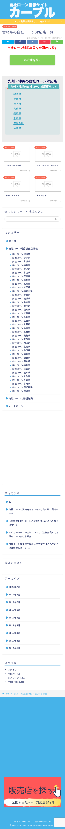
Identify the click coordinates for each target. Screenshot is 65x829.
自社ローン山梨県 (21, 280)
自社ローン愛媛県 (21, 358)
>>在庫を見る (32, 60)
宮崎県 (17, 118)
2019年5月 (14, 617)
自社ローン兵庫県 (21, 328)
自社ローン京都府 (21, 332)
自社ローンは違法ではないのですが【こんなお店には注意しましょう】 (34, 546)
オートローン (16, 406)
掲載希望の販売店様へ (43, 821)
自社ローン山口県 (21, 350)
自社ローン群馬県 (21, 302)
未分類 (12, 241)
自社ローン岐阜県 (21, 313)
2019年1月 (14, 648)
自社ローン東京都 (21, 284)
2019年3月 (14, 633)
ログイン (12, 669)
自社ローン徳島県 (21, 354)
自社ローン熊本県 (21, 372)
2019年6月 (14, 610)
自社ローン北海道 (21, 254)
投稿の (14, 673)
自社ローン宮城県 (21, 261)
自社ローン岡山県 (21, 343)
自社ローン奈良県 (21, 339)
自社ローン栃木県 (21, 306)
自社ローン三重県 (21, 321)
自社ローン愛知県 (21, 310)
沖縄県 (17, 128)
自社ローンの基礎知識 (21, 398)
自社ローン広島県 (21, 347)
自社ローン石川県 (21, 276)
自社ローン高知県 (21, 361)
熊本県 (17, 104)
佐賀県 (17, 99)
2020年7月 (14, 587)
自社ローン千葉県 (21, 295)
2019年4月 (14, 625)
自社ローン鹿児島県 (22, 387)
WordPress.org (16, 681)
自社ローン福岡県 (21, 365)
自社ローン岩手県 (21, 258)
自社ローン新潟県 (21, 269)
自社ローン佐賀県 (21, 369)
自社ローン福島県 (21, 265)
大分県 (17, 108)
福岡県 (17, 94)
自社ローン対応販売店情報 (23, 248)
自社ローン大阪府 (21, 324)
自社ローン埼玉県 (21, 287)
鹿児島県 (18, 123)
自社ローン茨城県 (21, 298)
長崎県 (17, 113)
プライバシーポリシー (21, 821)
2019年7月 (14, 602)
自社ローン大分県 (21, 376)
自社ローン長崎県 (21, 380)
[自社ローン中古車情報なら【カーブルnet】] (32, 16)
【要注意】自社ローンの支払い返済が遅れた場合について (34, 523)
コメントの (17, 678)
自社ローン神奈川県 (22, 291)
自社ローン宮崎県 (10, 26)
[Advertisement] (32, 449)
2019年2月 (14, 640)
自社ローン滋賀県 (21, 335)
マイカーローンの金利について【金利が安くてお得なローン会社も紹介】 (34, 534)
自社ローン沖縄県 (21, 391)
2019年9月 (14, 594)
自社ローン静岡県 (21, 317)
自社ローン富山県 (21, 273)
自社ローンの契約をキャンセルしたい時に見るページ (34, 511)
